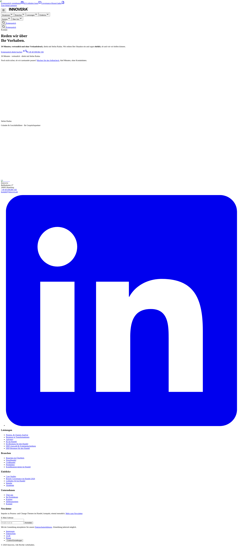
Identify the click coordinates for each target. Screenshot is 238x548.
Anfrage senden (7, 176)
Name (4, 155)
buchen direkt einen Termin (44, 148)
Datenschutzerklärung (22, 173)
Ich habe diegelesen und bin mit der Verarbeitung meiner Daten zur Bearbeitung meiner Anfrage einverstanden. (56, 173)
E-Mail (4, 160)
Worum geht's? (7, 169)
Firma (4, 157)
